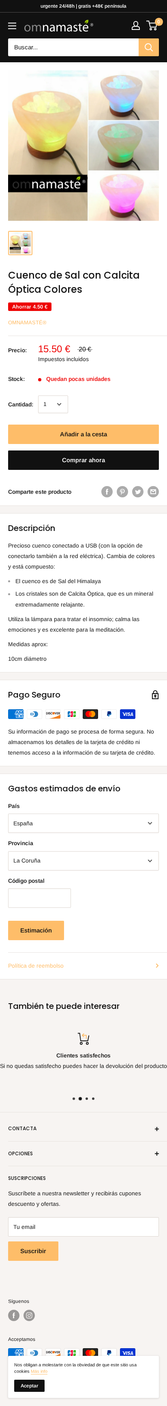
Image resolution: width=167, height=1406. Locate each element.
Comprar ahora (83, 460)
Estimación (36, 930)
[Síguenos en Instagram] (29, 1315)
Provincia (20, 843)
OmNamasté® (27, 322)
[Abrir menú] (12, 26)
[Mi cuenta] (136, 25)
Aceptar (29, 1386)
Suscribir (33, 1250)
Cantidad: (20, 404)
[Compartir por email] (153, 491)
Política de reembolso (36, 965)
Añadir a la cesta (83, 434)
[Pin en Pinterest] (122, 491)
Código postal (26, 880)
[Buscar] (149, 47)
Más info (39, 1371)
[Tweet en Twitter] (137, 491)
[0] (152, 25)
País (14, 806)
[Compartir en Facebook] (107, 491)
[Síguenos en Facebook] (13, 1315)
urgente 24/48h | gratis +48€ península (83, 6)
